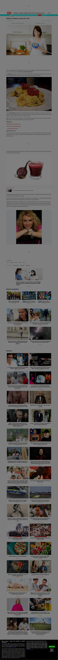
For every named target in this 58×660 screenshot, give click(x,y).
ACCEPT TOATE (51, 646)
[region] (29, 650)
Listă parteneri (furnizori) (30, 649)
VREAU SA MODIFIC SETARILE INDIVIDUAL (52, 650)
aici (4, 654)
